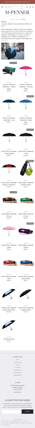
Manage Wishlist (17, 372)
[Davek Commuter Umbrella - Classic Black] (9, 70)
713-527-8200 (5, 421)
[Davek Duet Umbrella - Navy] (26, 137)
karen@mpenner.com (16, 421)
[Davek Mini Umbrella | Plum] (26, 231)
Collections (17, 19)
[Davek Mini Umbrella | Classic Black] (26, 169)
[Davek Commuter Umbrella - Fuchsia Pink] (26, 70)
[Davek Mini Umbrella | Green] (26, 200)
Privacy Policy (5, 423)
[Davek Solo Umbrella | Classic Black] (26, 294)
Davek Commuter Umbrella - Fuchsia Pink (26, 87)
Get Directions (17, 392)
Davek (9, 82)
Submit (27, 411)
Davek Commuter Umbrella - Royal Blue (26, 120)
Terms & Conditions (27, 423)
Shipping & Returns (15, 423)
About (17, 359)
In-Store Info (17, 367)
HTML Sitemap (17, 375)
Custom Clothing (17, 362)
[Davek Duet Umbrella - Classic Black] (9, 137)
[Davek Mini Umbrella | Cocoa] (9, 200)
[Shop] (2, 7)
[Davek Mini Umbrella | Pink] (9, 231)
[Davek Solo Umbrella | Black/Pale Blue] (9, 294)
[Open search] (27, 7)
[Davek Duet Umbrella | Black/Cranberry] (9, 169)
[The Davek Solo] (9, 325)
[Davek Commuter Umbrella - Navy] (9, 104)
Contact (17, 365)
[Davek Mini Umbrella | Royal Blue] (26, 262)
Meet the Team (17, 370)
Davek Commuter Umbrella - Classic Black (9, 87)
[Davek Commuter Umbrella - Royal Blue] (26, 104)
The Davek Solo (9, 339)
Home (11, 19)
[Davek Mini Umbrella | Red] (9, 262)
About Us (25, 421)
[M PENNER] (17, 13)
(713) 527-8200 (17, 389)
